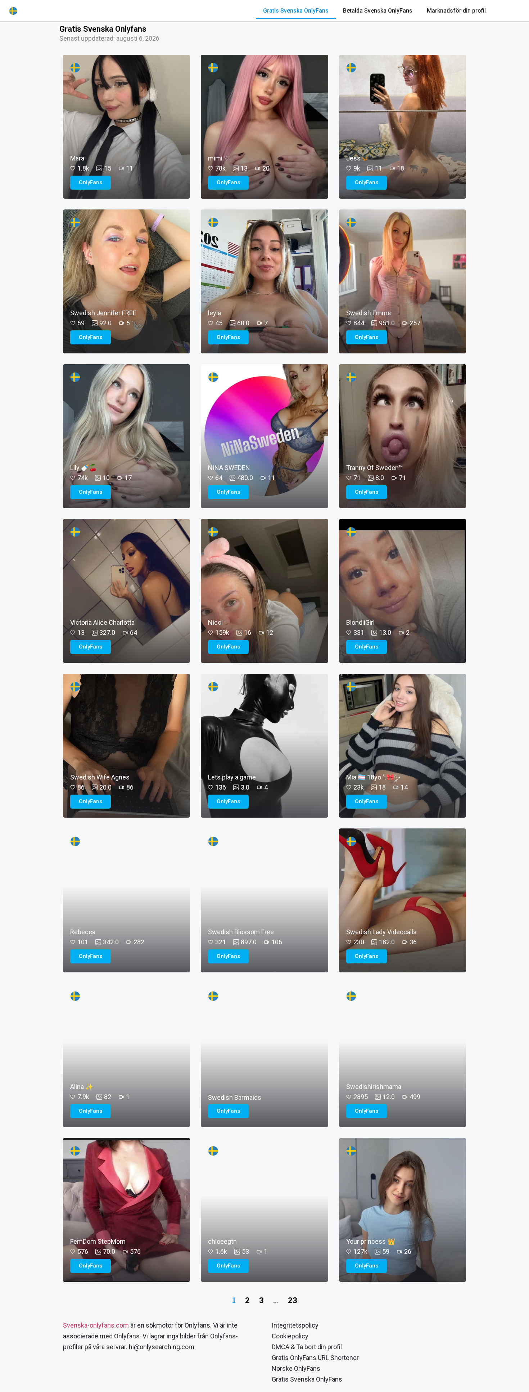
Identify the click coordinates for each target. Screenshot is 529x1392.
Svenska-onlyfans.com (96, 1325)
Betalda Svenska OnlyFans (377, 10)
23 (292, 1300)
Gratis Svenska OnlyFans (296, 10)
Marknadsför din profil (456, 10)
